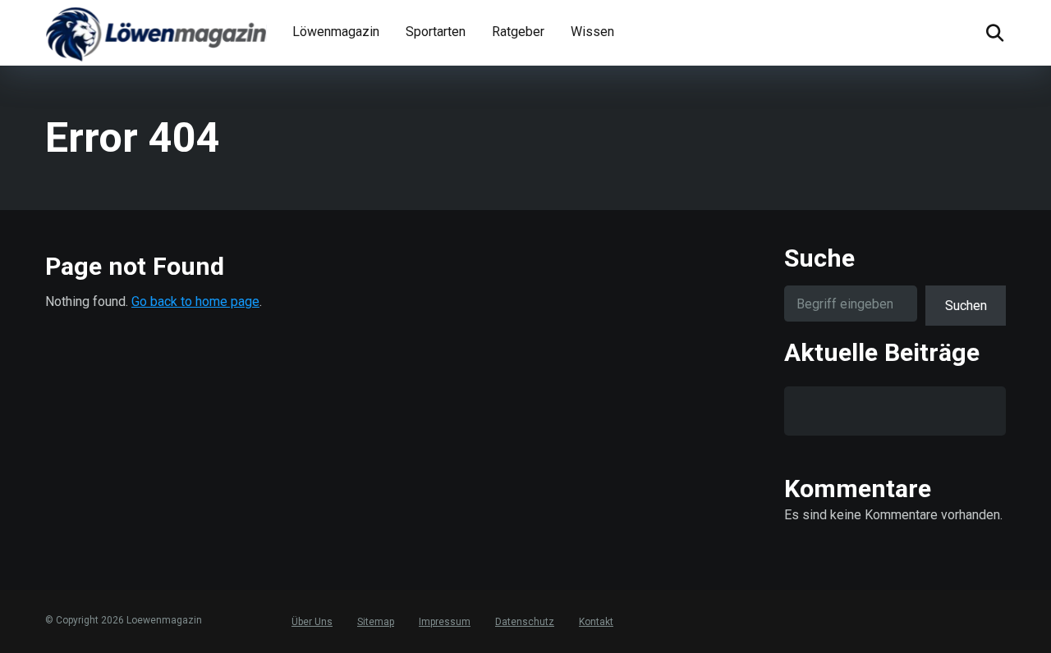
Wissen (592, 31)
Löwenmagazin (335, 31)
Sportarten (436, 31)
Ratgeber (518, 31)
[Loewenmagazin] (156, 33)
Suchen (966, 305)
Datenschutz (524, 622)
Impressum (444, 622)
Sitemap (375, 622)
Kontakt (596, 622)
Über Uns (312, 622)
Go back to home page (195, 301)
